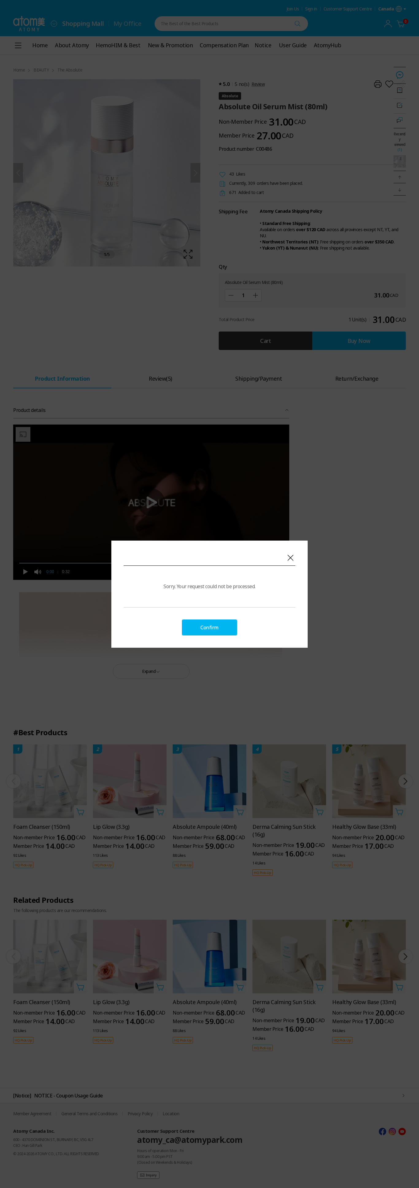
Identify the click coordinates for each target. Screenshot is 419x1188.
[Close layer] (290, 558)
